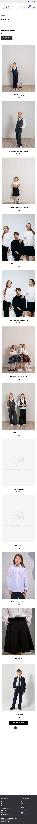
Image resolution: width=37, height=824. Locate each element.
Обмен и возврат (26, 804)
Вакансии (4, 810)
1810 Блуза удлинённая (18, 602)
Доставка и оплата (26, 802)
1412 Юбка (18, 545)
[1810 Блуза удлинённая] (18, 575)
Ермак (23, 807)
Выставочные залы (7, 804)
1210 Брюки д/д (18, 95)
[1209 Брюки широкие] (18, 406)
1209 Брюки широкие (18, 433)
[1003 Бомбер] (18, 687)
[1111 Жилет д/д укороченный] (18, 124)
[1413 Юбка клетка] (18, 462)
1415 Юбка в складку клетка (18, 376)
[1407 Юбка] (18, 631)
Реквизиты (4, 814)
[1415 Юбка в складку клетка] (18, 349)
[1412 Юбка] (18, 518)
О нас (3, 802)
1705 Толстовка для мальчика (18, 264)
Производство (5, 806)
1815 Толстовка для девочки (18, 320)
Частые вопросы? (31, 1)
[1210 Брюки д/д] (18, 68)
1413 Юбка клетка (18, 489)
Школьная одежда (9, 26)
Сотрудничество (6, 808)
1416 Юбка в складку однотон (18, 207)
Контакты (4, 812)
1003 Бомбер (18, 714)
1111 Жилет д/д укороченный (18, 151)
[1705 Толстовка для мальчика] (18, 237)
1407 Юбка (18, 658)
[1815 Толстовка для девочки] (18, 293)
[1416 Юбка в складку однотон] (18, 181)
